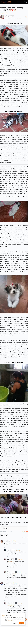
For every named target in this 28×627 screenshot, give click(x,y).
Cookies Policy (10, 620)
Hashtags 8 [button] (5, 528)
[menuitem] (22, 2)
